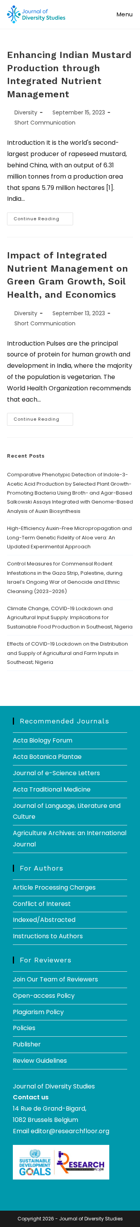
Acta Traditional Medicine (52, 789)
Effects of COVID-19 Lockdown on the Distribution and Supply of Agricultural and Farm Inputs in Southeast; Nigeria (67, 653)
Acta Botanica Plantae (47, 756)
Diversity (25, 112)
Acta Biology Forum (42, 740)
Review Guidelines (40, 1060)
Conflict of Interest (42, 903)
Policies (24, 1027)
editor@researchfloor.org (70, 1131)
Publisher (27, 1044)
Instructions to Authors (48, 936)
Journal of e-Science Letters (56, 773)
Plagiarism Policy (38, 1012)
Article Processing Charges (54, 887)
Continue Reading (43, 217)
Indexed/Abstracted (44, 919)
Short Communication (44, 122)
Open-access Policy (44, 995)
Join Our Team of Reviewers (55, 979)
